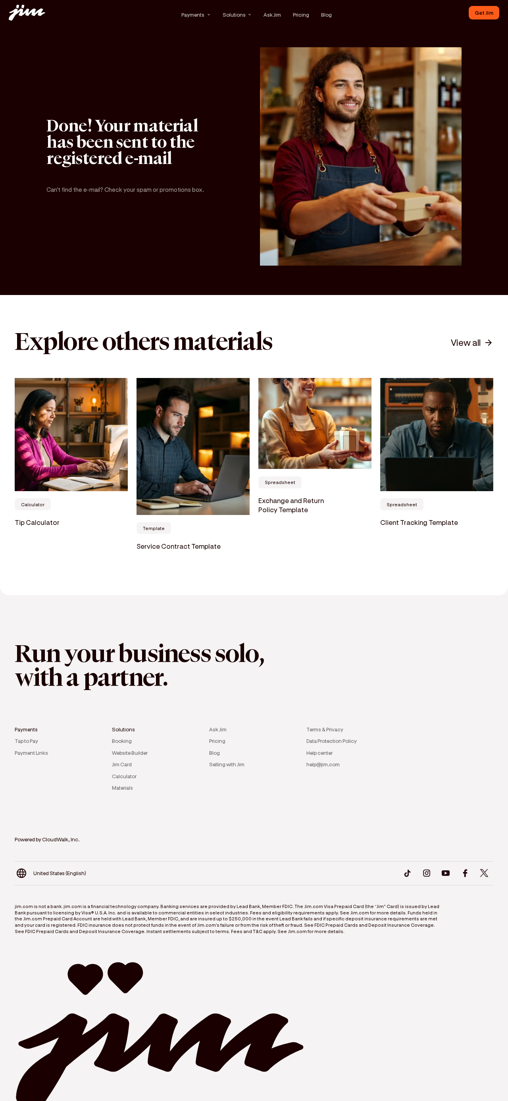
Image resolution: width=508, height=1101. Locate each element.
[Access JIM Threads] (484, 873)
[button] (196, 14)
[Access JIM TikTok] (407, 873)
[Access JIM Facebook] (465, 873)
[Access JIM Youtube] (446, 873)
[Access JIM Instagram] (426, 873)
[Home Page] (26, 12)
